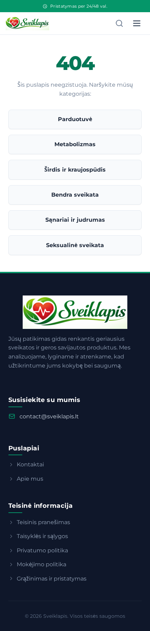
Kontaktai (30, 464)
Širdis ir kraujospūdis (75, 169)
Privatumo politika (42, 550)
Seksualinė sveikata (75, 245)
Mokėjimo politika (41, 564)
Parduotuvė (75, 119)
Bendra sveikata (75, 194)
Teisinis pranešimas (43, 522)
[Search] (119, 23)
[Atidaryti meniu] (136, 23)
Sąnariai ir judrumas (75, 219)
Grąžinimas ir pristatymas (52, 578)
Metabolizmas (75, 144)
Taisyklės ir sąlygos (42, 536)
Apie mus (30, 478)
